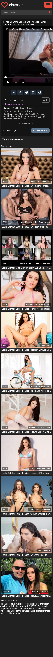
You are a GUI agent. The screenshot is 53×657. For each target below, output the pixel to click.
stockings (9, 119)
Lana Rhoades (19, 111)
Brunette (30, 108)
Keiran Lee (31, 111)
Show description (25, 123)
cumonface (20, 119)
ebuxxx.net (18, 5)
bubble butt (10, 116)
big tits (33, 114)
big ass (41, 114)
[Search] (49, 12)
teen (17, 114)
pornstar (30, 116)
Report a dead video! (14, 104)
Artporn (21, 108)
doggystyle (41, 116)
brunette (24, 114)
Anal (15, 108)
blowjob (20, 116)
